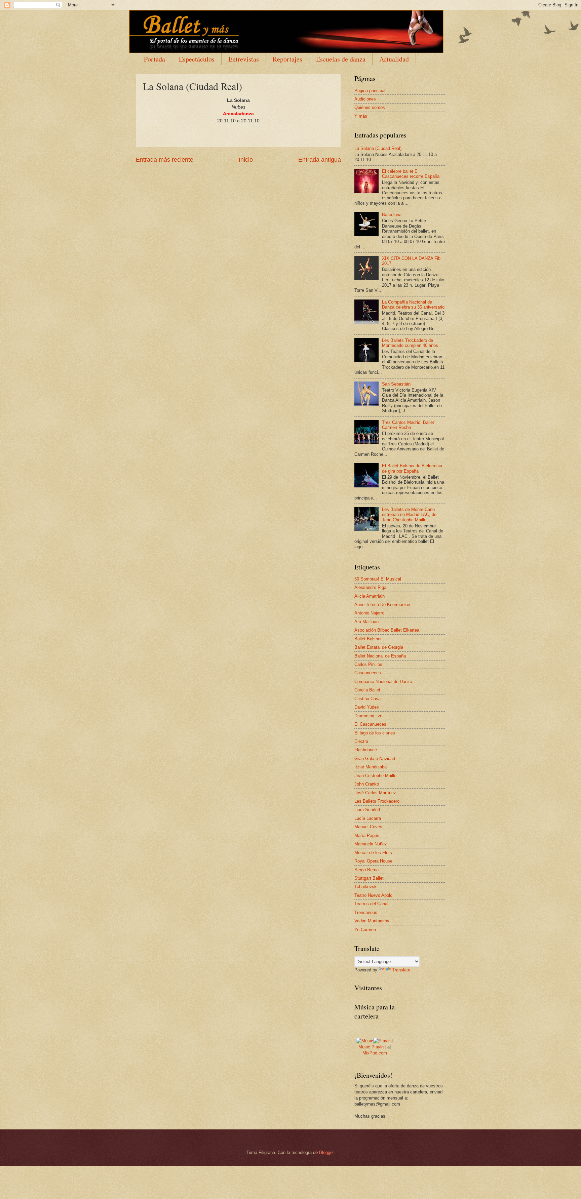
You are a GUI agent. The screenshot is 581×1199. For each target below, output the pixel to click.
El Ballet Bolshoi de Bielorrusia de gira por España (412, 468)
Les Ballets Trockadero (376, 801)
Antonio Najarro (369, 612)
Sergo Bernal (367, 869)
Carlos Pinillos (368, 664)
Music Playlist (372, 1046)
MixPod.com (374, 1052)
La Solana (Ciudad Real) (377, 148)
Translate (401, 969)
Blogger (326, 1152)
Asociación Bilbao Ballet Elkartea (386, 630)
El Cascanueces (370, 724)
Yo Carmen (365, 929)
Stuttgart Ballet (369, 878)
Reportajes (287, 59)
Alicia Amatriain (369, 596)
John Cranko (366, 784)
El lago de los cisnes (374, 732)
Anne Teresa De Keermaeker (382, 604)
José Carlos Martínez (375, 792)
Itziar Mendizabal (371, 766)
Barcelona (391, 214)
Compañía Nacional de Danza (383, 681)
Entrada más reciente (164, 159)
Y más (360, 116)
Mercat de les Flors (373, 852)
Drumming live (368, 715)
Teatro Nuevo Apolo (373, 895)
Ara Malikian (366, 621)
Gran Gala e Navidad (374, 758)
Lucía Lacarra (367, 818)
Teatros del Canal (371, 903)
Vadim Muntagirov (371, 920)
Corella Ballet (367, 689)
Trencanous (365, 912)
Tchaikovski (366, 886)
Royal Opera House (373, 861)
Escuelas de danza (340, 59)
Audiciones (365, 99)
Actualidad (394, 59)
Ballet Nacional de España (380, 655)
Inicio (246, 159)
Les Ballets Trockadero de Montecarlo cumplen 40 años (410, 343)
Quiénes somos (369, 107)
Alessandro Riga (370, 587)
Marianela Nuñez (370, 843)
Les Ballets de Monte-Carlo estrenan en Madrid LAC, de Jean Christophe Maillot (409, 514)
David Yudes (366, 707)
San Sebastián (396, 384)
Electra (361, 741)
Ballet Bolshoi (367, 638)
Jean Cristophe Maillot (376, 775)
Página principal (369, 90)
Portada (154, 59)
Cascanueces (367, 672)
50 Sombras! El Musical (377, 579)
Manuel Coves (368, 826)
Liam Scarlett (367, 809)
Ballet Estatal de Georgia (378, 647)
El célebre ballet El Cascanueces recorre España (410, 174)
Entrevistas (243, 59)
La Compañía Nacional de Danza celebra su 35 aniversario (413, 304)
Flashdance (365, 749)
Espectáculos (197, 59)
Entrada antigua (319, 159)
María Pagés (366, 835)
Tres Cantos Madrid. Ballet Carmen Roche (408, 425)
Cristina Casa (367, 698)
